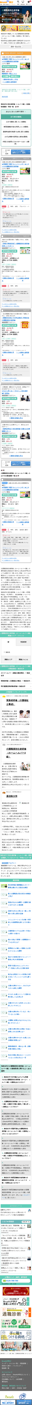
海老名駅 (5, 96)
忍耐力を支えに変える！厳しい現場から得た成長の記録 (19, 912)
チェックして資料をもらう (13, 479)
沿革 (13, 1388)
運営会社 (5, 1381)
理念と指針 (5, 1388)
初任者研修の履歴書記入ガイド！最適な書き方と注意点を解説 (19, 886)
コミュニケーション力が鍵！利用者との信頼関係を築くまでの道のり (19, 922)
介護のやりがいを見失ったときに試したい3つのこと (19, 1004)
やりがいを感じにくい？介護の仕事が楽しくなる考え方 (19, 995)
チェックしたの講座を (24, 1402)
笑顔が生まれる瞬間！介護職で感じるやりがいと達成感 (19, 903)
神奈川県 (26, 93)
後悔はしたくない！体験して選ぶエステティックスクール (13, 1270)
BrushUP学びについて (20, 1374)
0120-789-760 (12, 1281)
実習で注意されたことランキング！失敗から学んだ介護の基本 (18, 967)
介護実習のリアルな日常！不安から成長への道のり (19, 932)
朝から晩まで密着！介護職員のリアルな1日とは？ (19, 941)
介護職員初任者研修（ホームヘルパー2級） (16, 753)
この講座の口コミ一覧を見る (11, 232)
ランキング (17, 1366)
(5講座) (16, 117)
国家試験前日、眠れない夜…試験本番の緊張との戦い (19, 1048)
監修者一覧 (5, 1368)
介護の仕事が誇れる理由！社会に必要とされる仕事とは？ (19, 1030)
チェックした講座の (19, 152)
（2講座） (16, 142)
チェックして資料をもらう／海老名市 (16, 158)
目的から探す (6, 1366)
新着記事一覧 (26, 1221)
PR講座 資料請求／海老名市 (13, 53)
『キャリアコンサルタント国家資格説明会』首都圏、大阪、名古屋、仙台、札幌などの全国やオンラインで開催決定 (15, 1240)
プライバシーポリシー (9, 1377)
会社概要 (19, 1379)
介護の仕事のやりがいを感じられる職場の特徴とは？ (19, 1039)
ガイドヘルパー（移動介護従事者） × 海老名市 (15, 674)
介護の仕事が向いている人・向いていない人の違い (19, 1013)
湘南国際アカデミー (9, 863)
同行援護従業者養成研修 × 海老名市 (13, 686)
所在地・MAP (21, 1388)
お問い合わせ (6, 1374)
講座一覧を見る (16, 46)
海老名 (8, 652)
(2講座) (16, 136)
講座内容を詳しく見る (11, 79)
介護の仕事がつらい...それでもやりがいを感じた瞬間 (19, 987)
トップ (4, 1363)
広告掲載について (8, 1379)
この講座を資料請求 (10, 82)
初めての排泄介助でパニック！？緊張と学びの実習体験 (19, 958)
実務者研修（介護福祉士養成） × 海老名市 (15, 681)
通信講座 (23, 1363)
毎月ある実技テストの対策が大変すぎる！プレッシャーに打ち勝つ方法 (19, 976)
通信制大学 (11, 796)
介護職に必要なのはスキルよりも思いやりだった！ (19, 1021)
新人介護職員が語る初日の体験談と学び (19, 895)
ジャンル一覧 (13, 1363)
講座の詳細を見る (8, 200)
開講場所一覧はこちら (9, 73)
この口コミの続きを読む (10, 229)
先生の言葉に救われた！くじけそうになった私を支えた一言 (19, 1056)
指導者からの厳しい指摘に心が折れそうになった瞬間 (19, 949)
